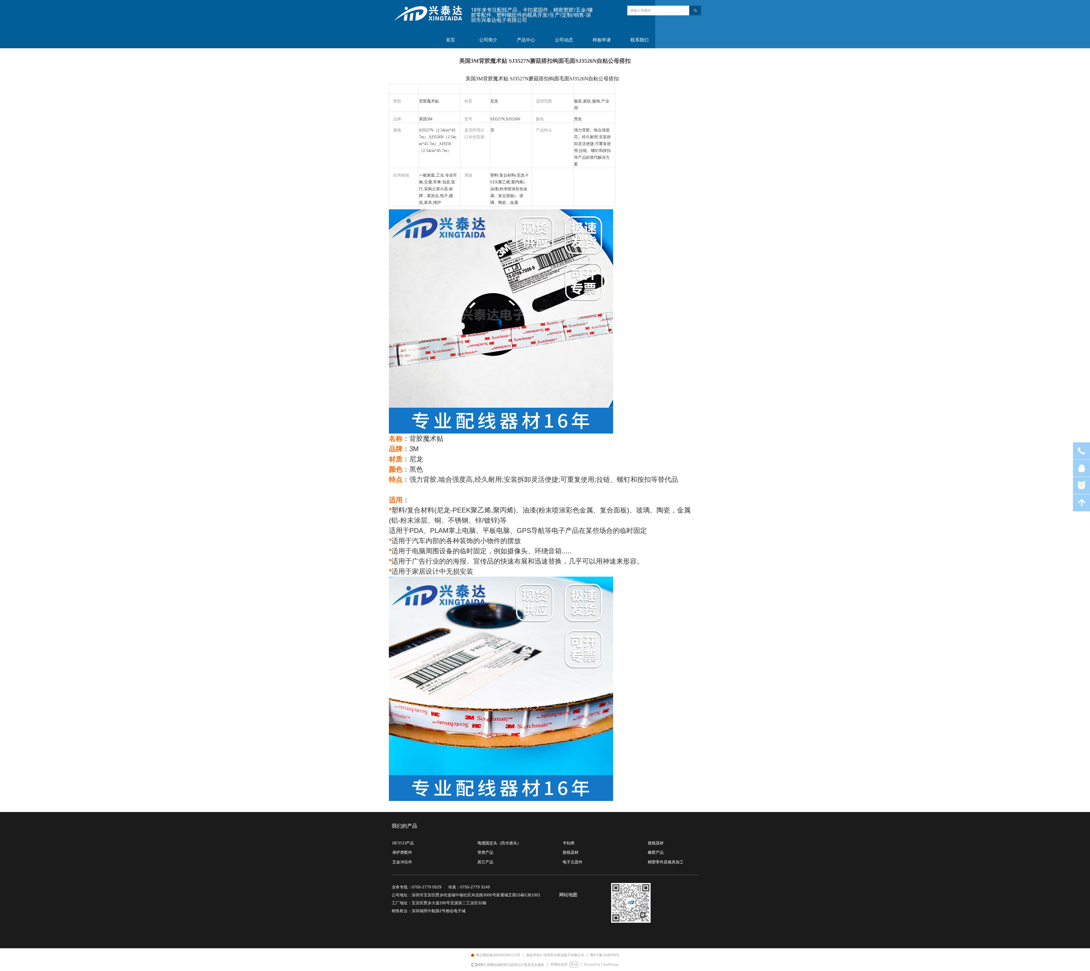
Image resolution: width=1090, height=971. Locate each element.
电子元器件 (572, 862)
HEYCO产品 (403, 843)
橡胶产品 (656, 852)
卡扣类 (569, 843)
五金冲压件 (402, 862)
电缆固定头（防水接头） (499, 843)
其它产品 (485, 862)
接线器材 (570, 852)
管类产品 (485, 852)
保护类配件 (402, 852)
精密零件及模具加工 (666, 862)
